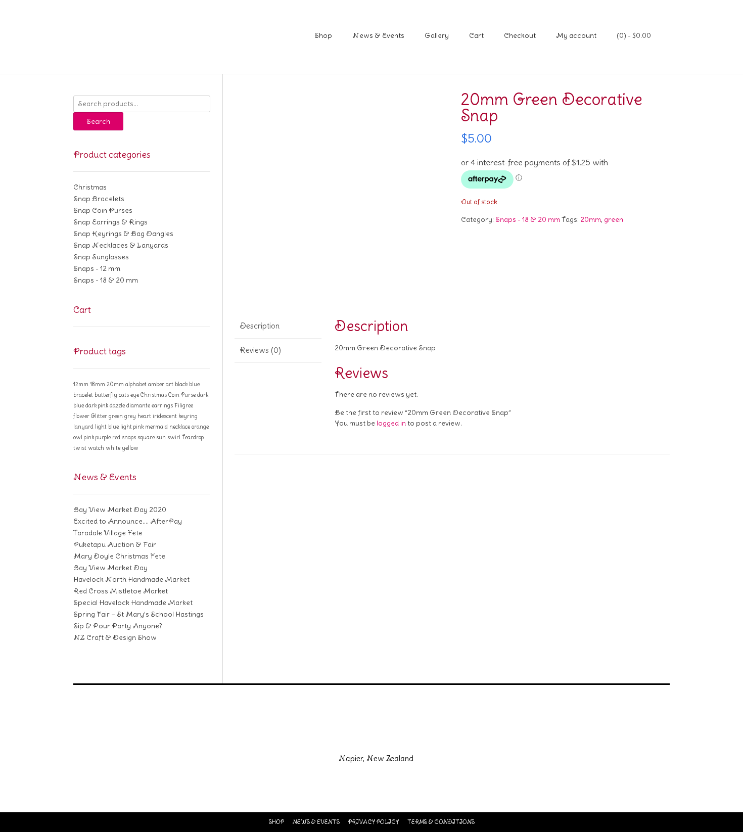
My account (576, 35)
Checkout (520, 35)
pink (89, 437)
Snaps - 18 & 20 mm (527, 219)
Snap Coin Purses (102, 210)
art (169, 384)
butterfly (106, 394)
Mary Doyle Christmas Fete (119, 556)
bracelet (83, 394)
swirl (173, 437)
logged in (391, 423)
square (146, 437)
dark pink (96, 405)
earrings (162, 405)
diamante (138, 405)
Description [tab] (260, 326)
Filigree (183, 405)
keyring (188, 416)
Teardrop (193, 437)
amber (156, 384)
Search (98, 121)
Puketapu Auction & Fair (114, 544)
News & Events (378, 35)
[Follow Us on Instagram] (384, 737)
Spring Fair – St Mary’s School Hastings (138, 614)
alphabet (136, 384)
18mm (97, 384)
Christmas (90, 187)
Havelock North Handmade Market (131, 579)
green (613, 219)
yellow (130, 447)
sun (161, 437)
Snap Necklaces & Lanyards (120, 245)
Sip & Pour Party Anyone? (117, 625)
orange (200, 426)
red (116, 437)
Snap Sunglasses (101, 256)
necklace (179, 426)
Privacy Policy (373, 821)
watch (96, 447)
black (181, 384)
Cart (476, 35)
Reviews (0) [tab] (260, 350)
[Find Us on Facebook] (359, 737)
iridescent (165, 416)
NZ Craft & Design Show (115, 637)
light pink (132, 426)
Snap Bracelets (98, 198)
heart (144, 416)
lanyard (83, 426)
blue (194, 384)
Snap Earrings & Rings (110, 221)
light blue (107, 426)
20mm (590, 219)
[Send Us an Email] (335, 737)
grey (130, 416)
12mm (80, 384)
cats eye (129, 394)
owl (77, 437)
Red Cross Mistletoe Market (120, 590)
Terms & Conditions (441, 821)
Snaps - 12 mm (96, 268)
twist (79, 447)
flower (81, 416)
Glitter (99, 416)
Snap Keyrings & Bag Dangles (123, 233)
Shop (323, 35)
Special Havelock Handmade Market (133, 602)
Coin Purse (182, 394)
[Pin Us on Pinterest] (408, 737)
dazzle (117, 405)
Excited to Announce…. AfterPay (127, 521)
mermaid (156, 426)
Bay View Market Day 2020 (119, 509)
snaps (129, 437)
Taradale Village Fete (108, 532)
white (113, 447)
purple (103, 437)
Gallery (437, 35)
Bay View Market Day (110, 567)
